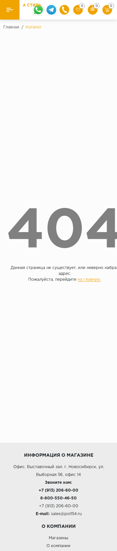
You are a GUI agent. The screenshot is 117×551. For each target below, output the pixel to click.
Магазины (58, 538)
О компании (58, 546)
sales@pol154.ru (66, 514)
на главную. (89, 279)
